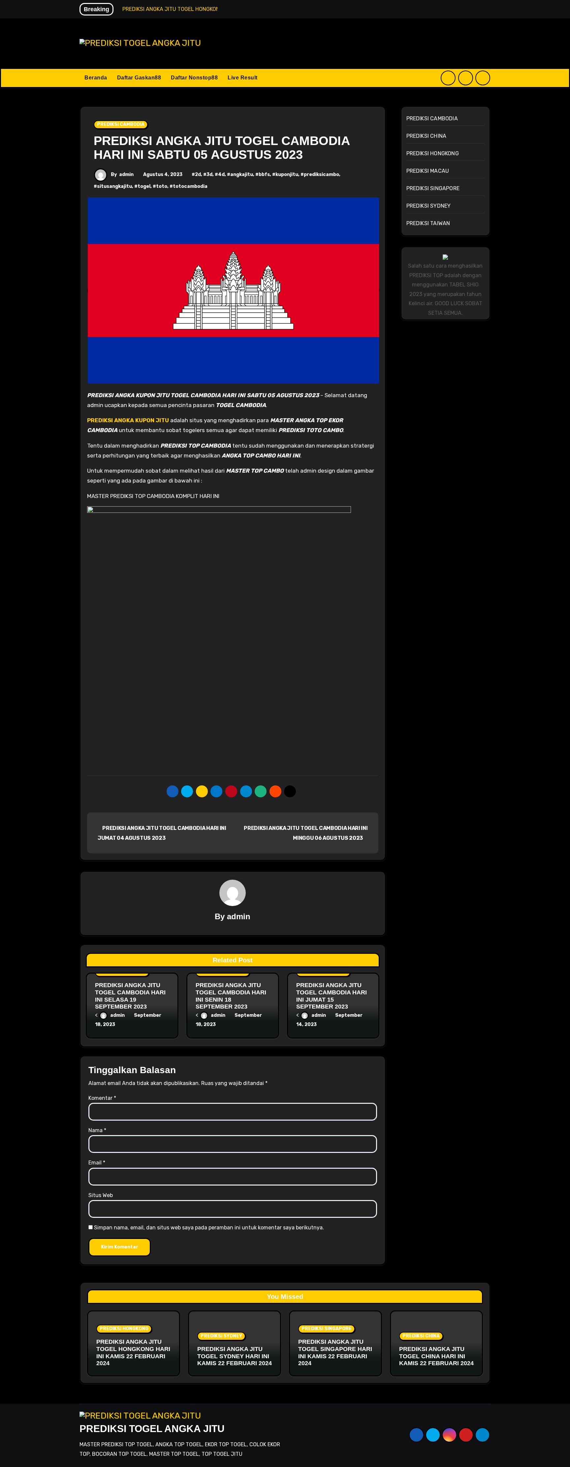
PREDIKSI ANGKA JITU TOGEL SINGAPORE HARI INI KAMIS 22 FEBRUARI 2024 (335, 1352)
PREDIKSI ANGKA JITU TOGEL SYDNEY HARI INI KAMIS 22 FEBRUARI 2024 (234, 1356)
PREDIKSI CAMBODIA (120, 124)
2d (198, 174)
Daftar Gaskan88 (139, 77)
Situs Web (100, 1195)
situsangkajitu (114, 186)
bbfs (264, 174)
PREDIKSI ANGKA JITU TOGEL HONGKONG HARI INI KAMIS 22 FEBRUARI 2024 (133, 1352)
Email (96, 1162)
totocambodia (190, 186)
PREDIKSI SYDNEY (428, 206)
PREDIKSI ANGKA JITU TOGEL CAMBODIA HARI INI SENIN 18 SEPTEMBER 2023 (231, 996)
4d (221, 174)
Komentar (102, 1098)
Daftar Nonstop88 (194, 77)
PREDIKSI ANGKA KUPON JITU (128, 420)
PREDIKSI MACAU (427, 171)
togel (144, 186)
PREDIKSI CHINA (426, 136)
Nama (97, 1130)
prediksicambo (321, 174)
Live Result (243, 77)
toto (161, 186)
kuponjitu (286, 174)
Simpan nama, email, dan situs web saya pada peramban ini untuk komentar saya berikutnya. (209, 1227)
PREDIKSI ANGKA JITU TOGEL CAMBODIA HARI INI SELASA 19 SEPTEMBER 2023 (130, 996)
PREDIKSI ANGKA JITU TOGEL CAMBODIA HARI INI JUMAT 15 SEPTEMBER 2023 (331, 996)
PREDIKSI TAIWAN (428, 223)
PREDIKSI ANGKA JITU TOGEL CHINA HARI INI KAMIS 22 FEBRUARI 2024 (436, 1356)
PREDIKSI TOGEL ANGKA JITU (152, 1428)
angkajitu (241, 174)
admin (126, 174)
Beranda (95, 77)
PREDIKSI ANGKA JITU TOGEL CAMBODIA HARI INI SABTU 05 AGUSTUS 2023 (222, 147)
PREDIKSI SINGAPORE (433, 188)
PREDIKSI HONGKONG (432, 153)
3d (209, 174)
